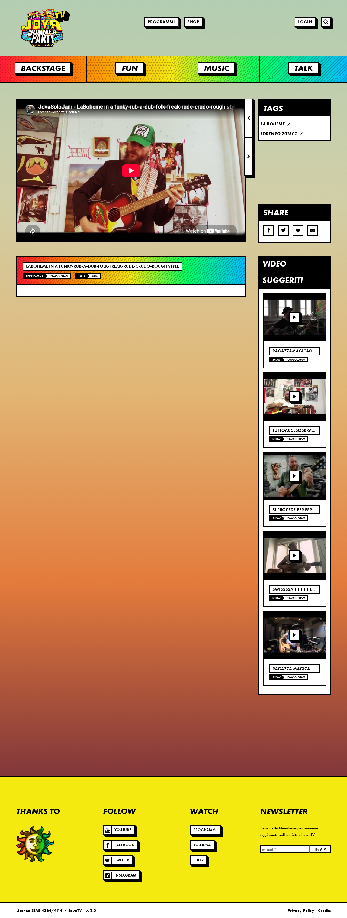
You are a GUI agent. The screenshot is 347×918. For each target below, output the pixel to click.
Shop (193, 22)
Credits (324, 910)
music (216, 68)
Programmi (161, 22)
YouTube (122, 830)
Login (305, 22)
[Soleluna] (35, 844)
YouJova (202, 845)
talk (303, 68)
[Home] (29, 27)
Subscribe (312, 230)
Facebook (124, 845)
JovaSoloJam (59, 276)
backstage (43, 68)
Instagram (125, 875)
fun (130, 68)
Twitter (122, 860)
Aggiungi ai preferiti (298, 230)
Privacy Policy (301, 910)
